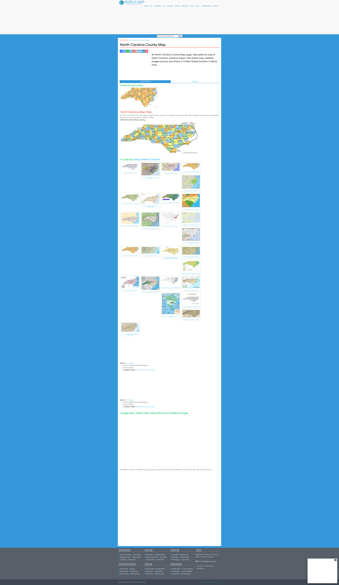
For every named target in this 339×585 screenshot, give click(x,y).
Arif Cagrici (130, 363)
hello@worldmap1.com (210, 561)
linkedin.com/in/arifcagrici (145, 370)
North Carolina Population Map (191, 273)
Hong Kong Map (160, 554)
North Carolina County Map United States (150, 206)
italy (192, 6)
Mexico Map (137, 554)
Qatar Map (149, 571)
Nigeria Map (184, 554)
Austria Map (148, 550)
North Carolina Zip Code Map (191, 306)
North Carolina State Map (150, 228)
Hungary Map (184, 557)
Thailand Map (174, 550)
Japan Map (163, 557)
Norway (132, 568)
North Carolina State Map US (150, 291)
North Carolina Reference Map (130, 225)
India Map (123, 559)
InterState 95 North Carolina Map (150, 178)
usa (140, 40)
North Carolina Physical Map (171, 202)
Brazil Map (149, 573)
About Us (200, 566)
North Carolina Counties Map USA (191, 243)
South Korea (175, 559)
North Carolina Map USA (191, 290)
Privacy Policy (209, 566)
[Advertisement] (169, 21)
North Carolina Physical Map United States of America (171, 258)
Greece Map (158, 571)
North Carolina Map (150, 255)
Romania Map (160, 568)
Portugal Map (150, 568)
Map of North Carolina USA (191, 171)
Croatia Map (175, 573)
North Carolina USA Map (171, 226)
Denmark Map (135, 573)
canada (170, 6)
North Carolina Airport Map (133, 521)
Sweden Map (124, 571)
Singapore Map (125, 557)
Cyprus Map (185, 559)
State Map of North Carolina (191, 319)
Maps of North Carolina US (191, 190)
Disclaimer (200, 568)
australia (157, 6)
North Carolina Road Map (130, 290)
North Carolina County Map (130, 203)
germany (185, 6)
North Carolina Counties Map (133, 518)
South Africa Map (125, 554)
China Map (174, 554)
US (151, 6)
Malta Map (174, 557)
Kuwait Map (175, 571)
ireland (215, 6)
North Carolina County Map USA (134, 478)
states (146, 40)
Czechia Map (150, 559)
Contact (198, 550)
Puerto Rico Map (187, 568)
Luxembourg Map (186, 571)
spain (198, 6)
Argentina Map (159, 573)
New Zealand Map (124, 550)
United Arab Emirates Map (127, 564)
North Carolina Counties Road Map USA (130, 334)
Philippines (132, 559)
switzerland (206, 6)
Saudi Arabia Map (151, 557)
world (146, 6)
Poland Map (160, 559)
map (136, 40)
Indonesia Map (186, 573)
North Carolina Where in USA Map (171, 317)
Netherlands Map (176, 564)
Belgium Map (124, 568)
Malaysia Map (124, 573)
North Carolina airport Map (191, 225)
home (131, 40)
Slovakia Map (176, 568)
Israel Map (149, 554)
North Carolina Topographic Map (134, 497)
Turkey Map (148, 564)
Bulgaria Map (136, 557)
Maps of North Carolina (130, 172)
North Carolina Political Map (191, 209)
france (177, 6)
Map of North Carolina (147, 159)
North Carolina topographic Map (171, 287)
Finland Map (134, 571)
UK (164, 6)
